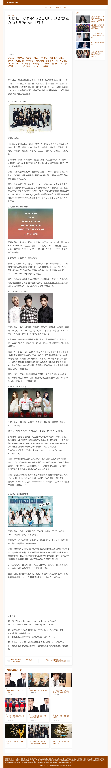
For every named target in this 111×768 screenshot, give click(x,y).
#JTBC (35, 66)
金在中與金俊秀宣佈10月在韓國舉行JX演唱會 (97, 35)
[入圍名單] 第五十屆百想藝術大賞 (61, 716)
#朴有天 (44, 58)
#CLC (18, 66)
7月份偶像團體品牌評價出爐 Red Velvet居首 (15, 716)
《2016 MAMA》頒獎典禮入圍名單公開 (62, 742)
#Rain (62, 58)
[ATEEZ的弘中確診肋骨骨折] (83, 46)
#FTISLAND (61, 61)
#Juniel (45, 63)
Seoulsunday (12, 2)
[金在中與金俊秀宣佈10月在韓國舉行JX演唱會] (83, 37)
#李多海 (50, 61)
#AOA (10, 61)
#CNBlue (20, 61)
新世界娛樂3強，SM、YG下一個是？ (15, 691)
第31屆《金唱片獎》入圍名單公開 (15, 742)
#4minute (40, 61)
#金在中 (54, 63)
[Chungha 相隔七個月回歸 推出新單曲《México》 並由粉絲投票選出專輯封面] (83, 19)
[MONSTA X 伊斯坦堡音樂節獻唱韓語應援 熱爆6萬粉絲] (83, 28)
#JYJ (36, 58)
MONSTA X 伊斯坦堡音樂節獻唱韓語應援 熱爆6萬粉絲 (97, 26)
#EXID (11, 63)
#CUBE (53, 58)
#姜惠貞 (26, 66)
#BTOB (19, 63)
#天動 (10, 66)
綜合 (46, 7)
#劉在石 (20, 58)
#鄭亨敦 (36, 63)
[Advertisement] (38, 37)
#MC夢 (64, 63)
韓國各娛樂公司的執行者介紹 (38, 690)
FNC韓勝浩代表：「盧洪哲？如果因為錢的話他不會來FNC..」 (62, 691)
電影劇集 (58, 7)
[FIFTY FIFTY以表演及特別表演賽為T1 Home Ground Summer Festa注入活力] (83, 54)
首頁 (9, 15)
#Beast (11, 58)
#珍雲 (27, 63)
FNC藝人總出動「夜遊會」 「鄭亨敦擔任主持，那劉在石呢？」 (38, 742)
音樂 (51, 7)
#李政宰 (44, 66)
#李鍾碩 (29, 61)
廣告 (65, 7)
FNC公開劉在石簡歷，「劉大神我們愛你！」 (37, 716)
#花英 (28, 58)
